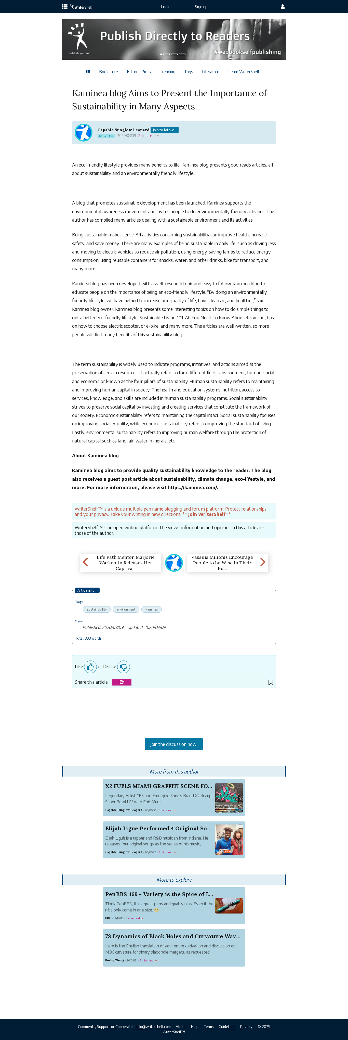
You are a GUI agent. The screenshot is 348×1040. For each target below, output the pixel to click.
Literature (210, 71)
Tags (188, 71)
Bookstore (108, 71)
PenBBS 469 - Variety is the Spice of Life (160, 894)
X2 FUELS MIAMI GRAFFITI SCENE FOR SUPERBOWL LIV (182, 786)
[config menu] (282, 6)
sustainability (97, 609)
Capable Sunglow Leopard (124, 130)
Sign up (201, 6)
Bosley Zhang (114, 960)
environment (126, 609)
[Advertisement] (174, 714)
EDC (108, 918)
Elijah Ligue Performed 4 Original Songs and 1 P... (173, 828)
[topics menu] (65, 7)
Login (165, 6)
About (181, 1026)
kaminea (151, 609)
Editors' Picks (139, 71)
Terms (208, 1026)
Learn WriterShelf (243, 71)
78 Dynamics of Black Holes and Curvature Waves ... (176, 936)
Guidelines (227, 1026)
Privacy (246, 1026)
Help (194, 1026)
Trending (167, 71)
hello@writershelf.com (153, 1026)
